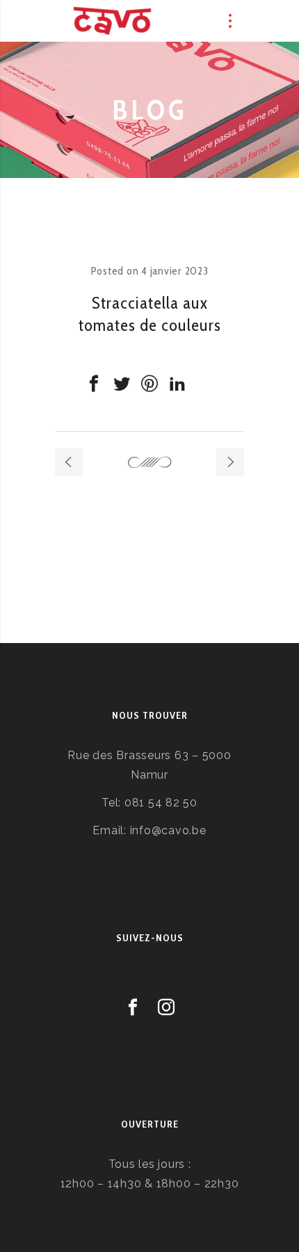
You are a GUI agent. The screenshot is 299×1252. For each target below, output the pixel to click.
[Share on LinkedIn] (177, 384)
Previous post (69, 462)
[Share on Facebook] (94, 384)
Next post (230, 462)
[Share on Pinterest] (149, 384)
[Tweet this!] (122, 384)
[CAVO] (112, 21)
